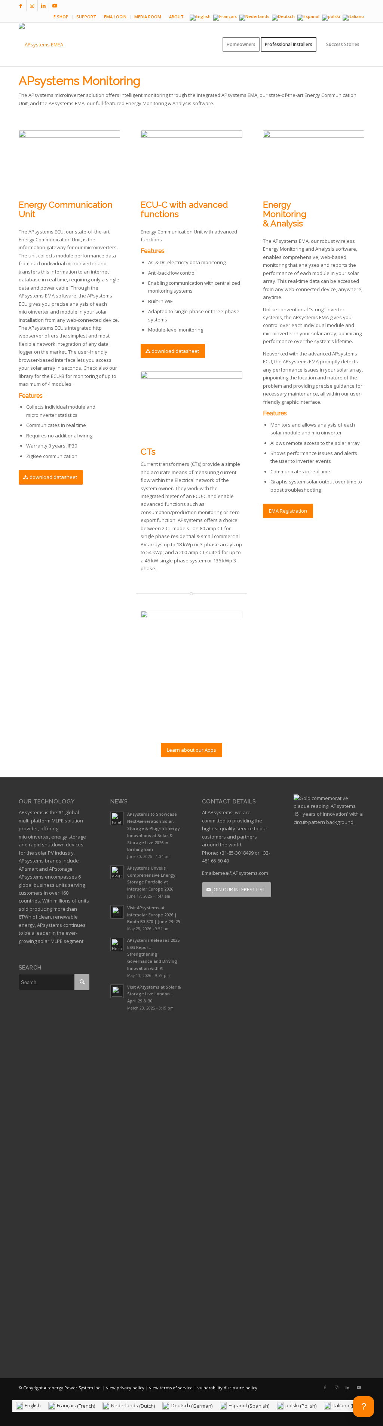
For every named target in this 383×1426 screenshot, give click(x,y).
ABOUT (176, 16)
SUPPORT (86, 16)
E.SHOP (60, 16)
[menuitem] (61, 17)
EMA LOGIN (115, 16)
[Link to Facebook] (20, 5)
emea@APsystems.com (241, 873)
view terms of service (171, 1387)
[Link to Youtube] (54, 5)
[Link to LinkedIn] (43, 5)
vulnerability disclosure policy (227, 1387)
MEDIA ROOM (147, 16)
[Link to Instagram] (32, 5)
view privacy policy (125, 1387)
